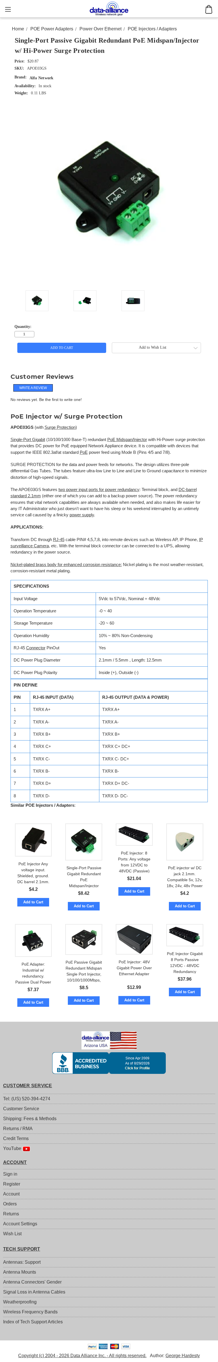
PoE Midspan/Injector (127, 439)
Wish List (12, 1233)
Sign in (10, 1174)
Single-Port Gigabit (28, 439)
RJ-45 (58, 539)
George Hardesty (182, 1355)
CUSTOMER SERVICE (27, 1085)
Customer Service (21, 1108)
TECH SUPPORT (21, 1249)
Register (11, 1184)
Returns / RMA (18, 1128)
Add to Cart (33, 902)
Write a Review (33, 388)
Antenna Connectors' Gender (32, 1282)
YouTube (12, 1148)
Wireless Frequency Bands (30, 1311)
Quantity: (23, 327)
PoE (84, 452)
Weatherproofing (20, 1301)
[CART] (208, 9)
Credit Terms (16, 1138)
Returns (11, 1213)
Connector (35, 648)
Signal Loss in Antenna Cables (34, 1292)
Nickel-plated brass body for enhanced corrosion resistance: (66, 564)
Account (11, 1194)
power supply (82, 515)
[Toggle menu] (8, 9)
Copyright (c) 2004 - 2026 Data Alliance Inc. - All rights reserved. (82, 1355)
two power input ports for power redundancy (98, 489)
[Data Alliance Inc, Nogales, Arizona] (109, 1063)
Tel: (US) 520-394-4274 (26, 1098)
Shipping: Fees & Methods (29, 1118)
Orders (10, 1203)
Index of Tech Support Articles (33, 1321)
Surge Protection (60, 427)
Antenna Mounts (19, 1272)
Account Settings (20, 1223)
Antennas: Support (22, 1262)
